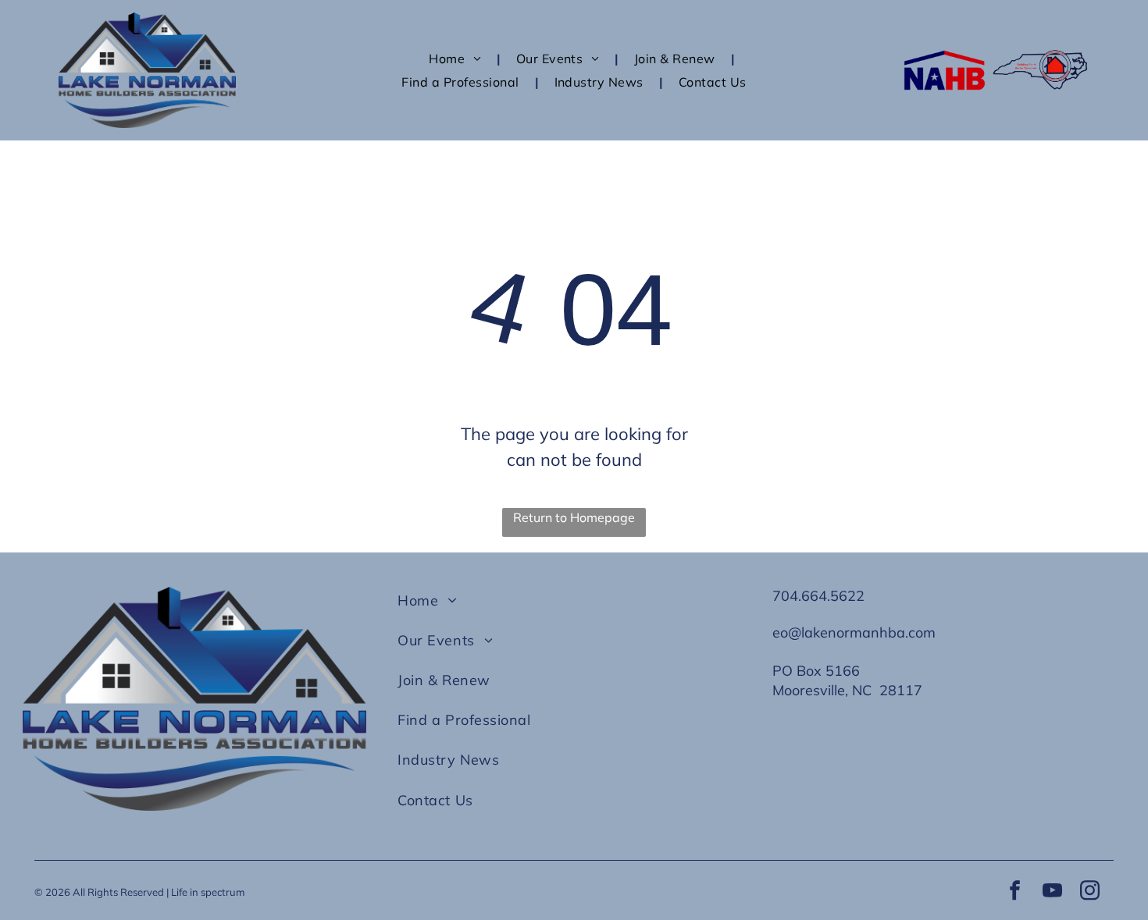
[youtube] (1052, 892)
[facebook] (1014, 892)
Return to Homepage (574, 517)
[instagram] (1089, 892)
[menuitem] (456, 58)
